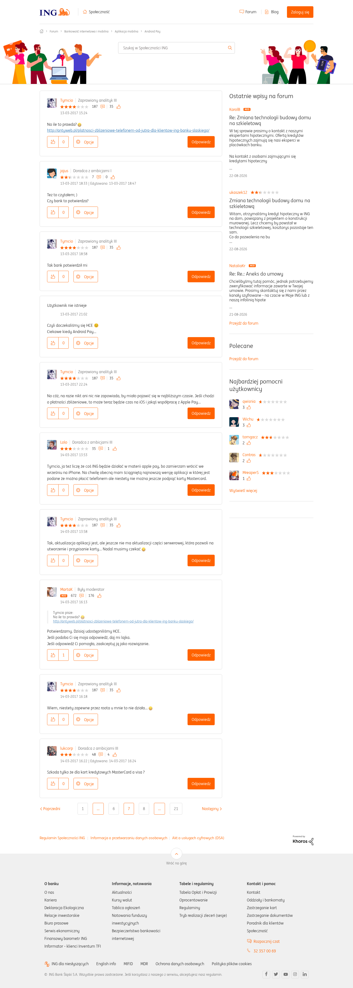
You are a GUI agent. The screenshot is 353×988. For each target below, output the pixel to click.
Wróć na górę (176, 863)
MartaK (66, 589)
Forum (250, 11)
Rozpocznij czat (267, 941)
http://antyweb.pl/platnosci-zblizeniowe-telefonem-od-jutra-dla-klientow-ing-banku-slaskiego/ (128, 130)
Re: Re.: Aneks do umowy (256, 274)
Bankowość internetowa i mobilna (86, 31)
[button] (53, 142)
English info (106, 963)
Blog (275, 11)
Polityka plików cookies (232, 963)
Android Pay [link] (152, 31)
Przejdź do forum (243, 323)
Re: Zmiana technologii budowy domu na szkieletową (270, 120)
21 (176, 808)
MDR (144, 963)
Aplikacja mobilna (126, 31)
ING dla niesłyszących (70, 964)
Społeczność (99, 11)
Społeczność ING (41, 31)
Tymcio (66, 100)
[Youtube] (285, 974)
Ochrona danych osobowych (180, 963)
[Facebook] (266, 974)
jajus (64, 170)
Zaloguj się (300, 12)
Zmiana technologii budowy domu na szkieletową (269, 203)
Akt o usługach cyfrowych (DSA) (198, 838)
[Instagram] (295, 974)
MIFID (128, 963)
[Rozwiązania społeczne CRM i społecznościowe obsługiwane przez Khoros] (303, 839)
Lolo (63, 442)
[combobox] (176, 48)
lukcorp (66, 748)
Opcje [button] (89, 142)
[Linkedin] (305, 974)
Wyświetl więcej (243, 490)
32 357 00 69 (265, 951)
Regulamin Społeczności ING (62, 838)
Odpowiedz (201, 141)
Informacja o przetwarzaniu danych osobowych (129, 838)
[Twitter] (276, 974)
